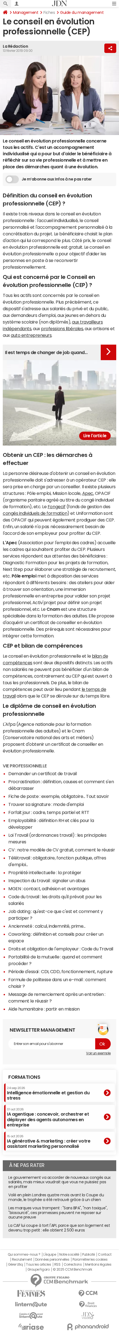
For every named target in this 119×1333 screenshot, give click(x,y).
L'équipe (49, 1254)
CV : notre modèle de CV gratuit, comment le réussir (61, 850)
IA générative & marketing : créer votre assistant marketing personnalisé (48, 1141)
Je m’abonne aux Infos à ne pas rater (57, 179)
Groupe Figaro (38, 1269)
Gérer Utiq (15, 1264)
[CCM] (88, 1293)
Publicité (88, 1254)
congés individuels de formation (35, 513)
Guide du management (82, 12)
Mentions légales (98, 1264)
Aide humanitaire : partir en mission (44, 1009)
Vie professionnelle (25, 766)
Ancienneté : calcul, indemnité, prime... (47, 926)
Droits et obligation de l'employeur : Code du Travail (60, 949)
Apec (87, 493)
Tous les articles (38, 1264)
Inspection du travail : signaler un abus (47, 880)
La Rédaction (15, 46)
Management (25, 12)
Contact (104, 1254)
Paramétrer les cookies (90, 1259)
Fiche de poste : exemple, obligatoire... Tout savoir (58, 796)
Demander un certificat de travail (42, 773)
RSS (57, 1264)
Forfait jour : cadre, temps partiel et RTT (48, 812)
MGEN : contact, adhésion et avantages (48, 888)
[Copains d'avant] (31, 1315)
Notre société (69, 1254)
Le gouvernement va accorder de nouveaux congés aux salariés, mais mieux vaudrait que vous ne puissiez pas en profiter (59, 1182)
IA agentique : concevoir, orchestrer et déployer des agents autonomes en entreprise (48, 1117)
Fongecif (56, 506)
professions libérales (62, 328)
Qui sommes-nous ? (24, 1254)
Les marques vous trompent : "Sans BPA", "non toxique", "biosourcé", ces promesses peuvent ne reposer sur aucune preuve (57, 1212)
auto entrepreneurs (31, 335)
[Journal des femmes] (31, 1293)
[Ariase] (31, 1327)
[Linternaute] (31, 1304)
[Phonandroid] (88, 1326)
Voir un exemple (98, 1053)
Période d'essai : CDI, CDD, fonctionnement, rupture (60, 971)
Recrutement (22, 1259)
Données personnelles (52, 1259)
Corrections (73, 1264)
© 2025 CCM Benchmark (72, 1269)
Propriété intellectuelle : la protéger (44, 872)
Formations (24, 1077)
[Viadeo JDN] (88, 1315)
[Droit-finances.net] (88, 1304)
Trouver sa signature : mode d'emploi (46, 804)
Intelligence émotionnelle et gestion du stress (48, 1093)
